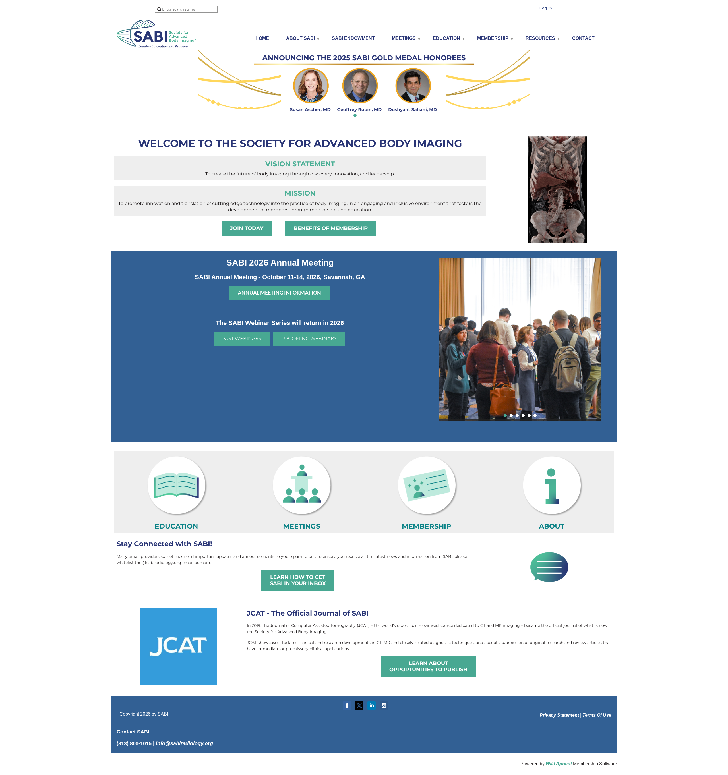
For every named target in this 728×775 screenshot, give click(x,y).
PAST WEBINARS (241, 338)
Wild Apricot (559, 763)
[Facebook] (347, 705)
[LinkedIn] (371, 705)
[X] (359, 705)
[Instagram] (384, 705)
